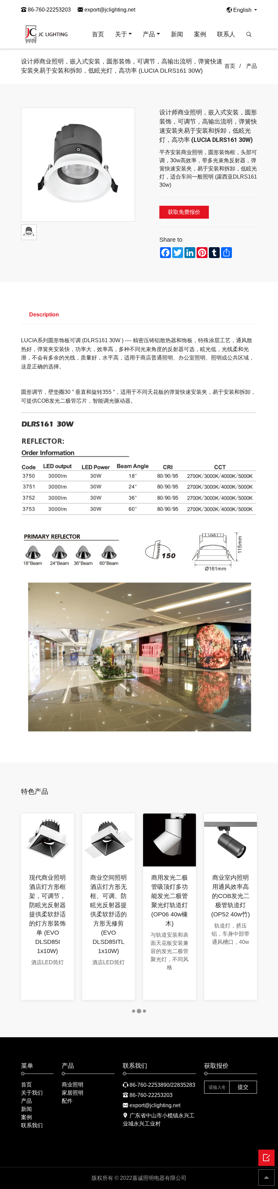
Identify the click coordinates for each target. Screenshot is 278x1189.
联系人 (226, 34)
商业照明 (72, 1084)
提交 (243, 1087)
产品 (149, 34)
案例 (200, 34)
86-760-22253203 (48, 10)
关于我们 (32, 1093)
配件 (67, 1101)
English (242, 10)
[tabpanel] (47, 906)
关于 (121, 34)
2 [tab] (141, 1012)
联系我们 (32, 1125)
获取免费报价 (184, 212)
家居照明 (72, 1093)
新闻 (177, 34)
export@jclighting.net (109, 10)
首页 (98, 34)
